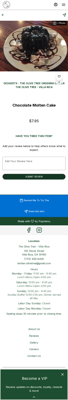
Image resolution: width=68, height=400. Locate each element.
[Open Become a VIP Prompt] (34, 397)
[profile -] (56, 4)
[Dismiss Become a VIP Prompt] (62, 374)
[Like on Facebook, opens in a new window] (29, 231)
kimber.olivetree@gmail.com (34, 263)
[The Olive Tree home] (17, 5)
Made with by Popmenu (26, 221)
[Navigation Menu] (63, 4)
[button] (4, 15)
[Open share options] (64, 15)
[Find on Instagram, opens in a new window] (39, 231)
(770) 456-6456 (34, 258)
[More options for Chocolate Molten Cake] (59, 76)
